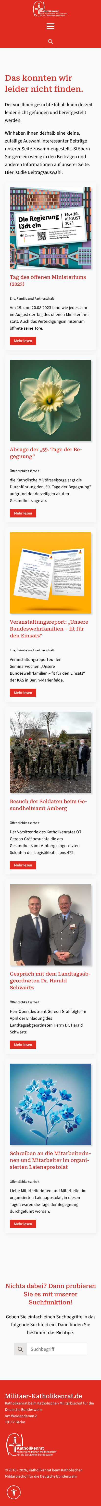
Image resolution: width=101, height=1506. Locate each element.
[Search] (20, 1349)
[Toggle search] (50, 41)
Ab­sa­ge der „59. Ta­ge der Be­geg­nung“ (46, 453)
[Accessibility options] (14, 1492)
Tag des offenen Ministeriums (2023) (48, 280)
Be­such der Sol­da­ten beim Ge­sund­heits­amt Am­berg (48, 804)
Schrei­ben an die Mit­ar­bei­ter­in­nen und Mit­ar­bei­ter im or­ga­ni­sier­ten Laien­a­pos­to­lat (50, 1160)
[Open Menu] (50, 26)
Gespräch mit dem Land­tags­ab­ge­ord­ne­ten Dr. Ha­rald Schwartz (50, 981)
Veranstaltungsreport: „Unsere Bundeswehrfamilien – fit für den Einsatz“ (49, 629)
